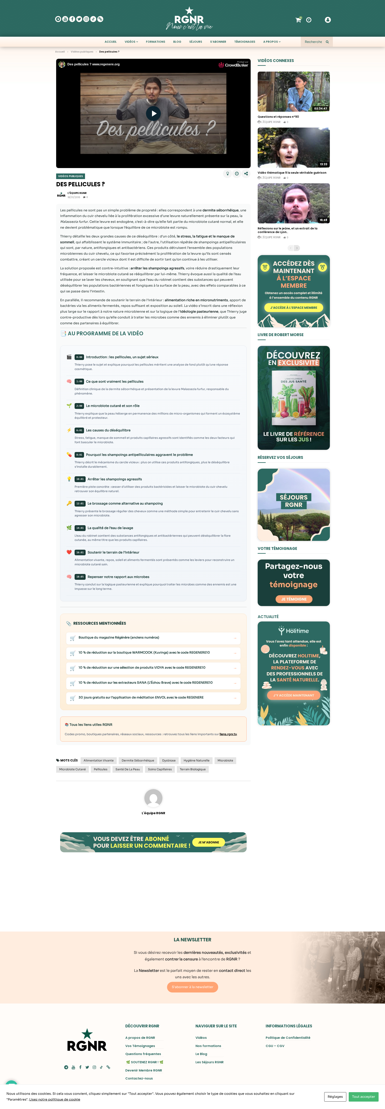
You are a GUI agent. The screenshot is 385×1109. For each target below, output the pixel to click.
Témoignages (244, 42)
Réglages (335, 1097)
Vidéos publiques (82, 51)
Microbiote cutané (72, 769)
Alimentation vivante (99, 760)
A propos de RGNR (140, 1037)
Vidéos (130, 42)
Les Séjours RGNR (210, 1062)
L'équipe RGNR (153, 813)
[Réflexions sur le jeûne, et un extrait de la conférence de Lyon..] (294, 203)
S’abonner (218, 42)
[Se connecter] (328, 20)
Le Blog (201, 1054)
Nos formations (208, 1046)
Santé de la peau (128, 769)
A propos (270, 42)
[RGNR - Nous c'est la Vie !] (189, 18)
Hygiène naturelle (197, 760)
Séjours (195, 42)
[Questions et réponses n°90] (294, 92)
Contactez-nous (139, 1078)
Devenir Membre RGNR (143, 1070)
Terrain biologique (193, 769)
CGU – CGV (275, 1046)
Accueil (111, 42)
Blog (177, 42)
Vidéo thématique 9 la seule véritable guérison (292, 173)
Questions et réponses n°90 (278, 117)
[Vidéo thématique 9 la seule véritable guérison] (294, 148)
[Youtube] (65, 19)
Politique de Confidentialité (288, 1037)
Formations (155, 42)
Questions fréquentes (143, 1054)
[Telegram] (58, 19)
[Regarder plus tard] (309, 19)
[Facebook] (72, 19)
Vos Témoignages (140, 1046)
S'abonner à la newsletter (192, 987)
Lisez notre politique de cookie (54, 1099)
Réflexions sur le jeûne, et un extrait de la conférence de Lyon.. (287, 230)
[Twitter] (79, 19)
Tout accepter (363, 1097)
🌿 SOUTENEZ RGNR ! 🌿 (144, 1062)
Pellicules (100, 769)
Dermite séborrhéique (138, 760)
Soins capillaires (160, 769)
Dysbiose (169, 760)
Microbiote (225, 760)
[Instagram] (86, 19)
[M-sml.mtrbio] (108, 1067)
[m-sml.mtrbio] (100, 19)
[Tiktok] (93, 19)
